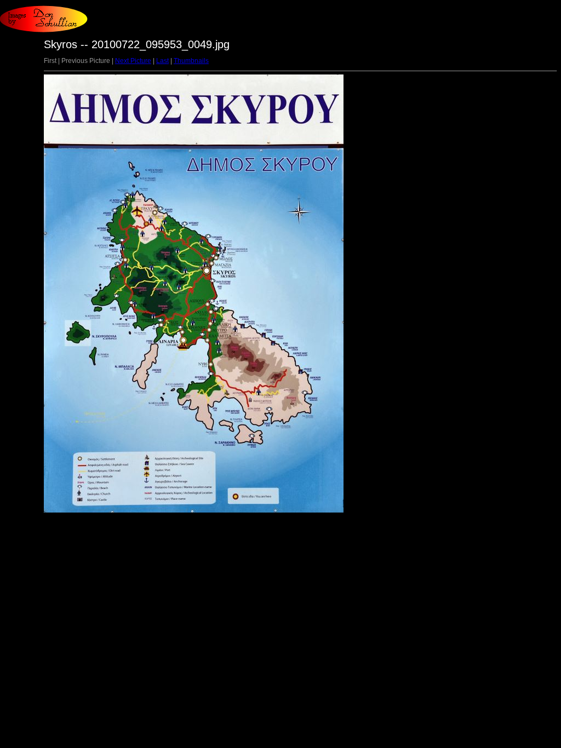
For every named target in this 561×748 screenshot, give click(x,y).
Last (162, 61)
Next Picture (133, 61)
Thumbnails (191, 61)
